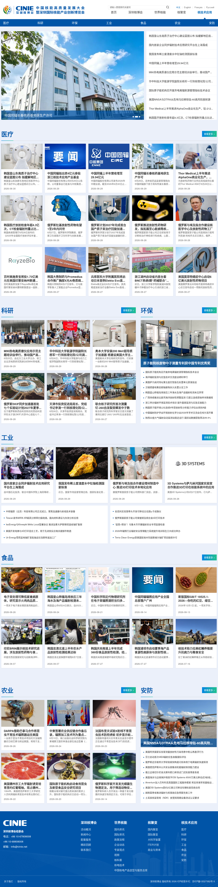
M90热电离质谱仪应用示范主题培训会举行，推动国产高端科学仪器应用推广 (181, 72)
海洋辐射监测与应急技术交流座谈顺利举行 (166, 377)
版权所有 (21, 881)
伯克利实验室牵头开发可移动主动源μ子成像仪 (138, 511)
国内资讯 (119, 829)
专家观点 (119, 850)
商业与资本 (154, 850)
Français (199, 7)
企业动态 (119, 845)
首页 (114, 12)
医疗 (6, 23)
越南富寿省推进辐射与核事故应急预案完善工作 (168, 793)
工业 (109, 23)
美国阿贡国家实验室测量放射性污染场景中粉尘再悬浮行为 (174, 752)
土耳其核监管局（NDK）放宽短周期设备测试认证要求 (172, 798)
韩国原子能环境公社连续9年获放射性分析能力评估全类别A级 (175, 408)
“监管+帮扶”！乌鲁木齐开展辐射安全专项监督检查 (140, 525)
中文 (178, 7)
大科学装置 (154, 840)
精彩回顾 (86, 845)
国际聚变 (153, 834)
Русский (210, 7)
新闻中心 (86, 834)
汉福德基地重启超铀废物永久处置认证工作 (166, 387)
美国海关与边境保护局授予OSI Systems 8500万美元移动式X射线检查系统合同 (179, 777)
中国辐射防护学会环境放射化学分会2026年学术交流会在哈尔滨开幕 (179, 413)
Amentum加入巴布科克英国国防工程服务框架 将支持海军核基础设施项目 (179, 783)
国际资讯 (119, 834)
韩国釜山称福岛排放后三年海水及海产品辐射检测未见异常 (174, 393)
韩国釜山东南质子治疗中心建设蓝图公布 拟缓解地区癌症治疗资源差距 (181, 36)
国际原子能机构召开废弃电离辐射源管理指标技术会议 (179, 90)
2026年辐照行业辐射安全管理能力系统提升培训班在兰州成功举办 (147, 531)
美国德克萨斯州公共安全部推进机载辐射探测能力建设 (172, 767)
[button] (133, 116)
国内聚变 (153, 829)
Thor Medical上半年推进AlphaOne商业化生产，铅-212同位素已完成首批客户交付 (181, 108)
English (187, 7)
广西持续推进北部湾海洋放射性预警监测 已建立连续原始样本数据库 (179, 398)
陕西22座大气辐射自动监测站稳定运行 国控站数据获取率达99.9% (178, 418)
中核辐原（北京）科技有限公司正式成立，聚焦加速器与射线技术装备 (40, 511)
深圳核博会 (135, 12)
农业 (177, 23)
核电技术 (119, 865)
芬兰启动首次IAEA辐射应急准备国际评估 (165, 757)
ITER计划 (153, 845)
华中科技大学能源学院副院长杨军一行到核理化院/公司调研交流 (181, 81)
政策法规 (119, 840)
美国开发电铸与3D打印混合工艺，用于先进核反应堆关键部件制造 (38, 531)
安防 (212, 23)
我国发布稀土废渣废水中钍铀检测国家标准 (173, 54)
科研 (40, 23)
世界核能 (160, 12)
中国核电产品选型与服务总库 (130, 870)
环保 (75, 23)
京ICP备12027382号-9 (203, 881)
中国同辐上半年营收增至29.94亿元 (168, 63)
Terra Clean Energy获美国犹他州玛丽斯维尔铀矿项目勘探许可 (146, 538)
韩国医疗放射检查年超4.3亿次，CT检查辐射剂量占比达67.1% (181, 118)
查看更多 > (209, 134)
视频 (116, 855)
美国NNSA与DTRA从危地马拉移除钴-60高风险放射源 (179, 99)
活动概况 (86, 829)
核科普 (118, 860)
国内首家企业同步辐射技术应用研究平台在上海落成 (178, 45)
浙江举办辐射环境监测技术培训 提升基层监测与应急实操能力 (175, 403)
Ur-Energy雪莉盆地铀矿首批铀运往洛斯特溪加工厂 (31, 538)
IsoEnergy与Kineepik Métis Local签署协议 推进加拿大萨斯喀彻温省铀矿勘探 (44, 525)
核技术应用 (205, 12)
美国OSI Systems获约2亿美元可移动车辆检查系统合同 (172, 788)
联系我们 (86, 850)
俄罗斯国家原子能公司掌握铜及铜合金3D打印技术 (140, 518)
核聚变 (181, 12)
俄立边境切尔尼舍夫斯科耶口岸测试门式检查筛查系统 (172, 772)
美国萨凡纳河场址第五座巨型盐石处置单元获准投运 (171, 382)
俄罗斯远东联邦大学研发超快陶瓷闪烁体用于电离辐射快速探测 (176, 762)
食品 (143, 23)
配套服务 (86, 840)
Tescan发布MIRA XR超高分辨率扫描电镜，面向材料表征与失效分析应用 (42, 518)
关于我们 (8, 881)
